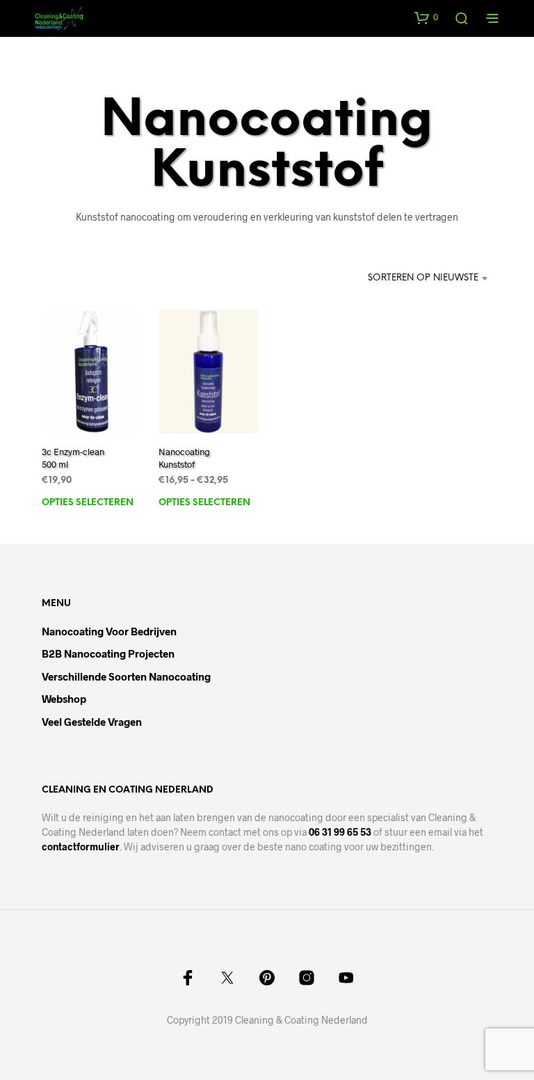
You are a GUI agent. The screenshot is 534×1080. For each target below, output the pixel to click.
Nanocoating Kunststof (184, 458)
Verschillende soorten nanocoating (126, 676)
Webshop (64, 698)
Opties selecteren (88, 502)
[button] (426, 17)
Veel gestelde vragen (92, 721)
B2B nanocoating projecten (108, 653)
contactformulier (81, 846)
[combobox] (397, 278)
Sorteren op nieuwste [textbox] (423, 278)
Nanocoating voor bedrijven (109, 631)
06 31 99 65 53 (340, 832)
